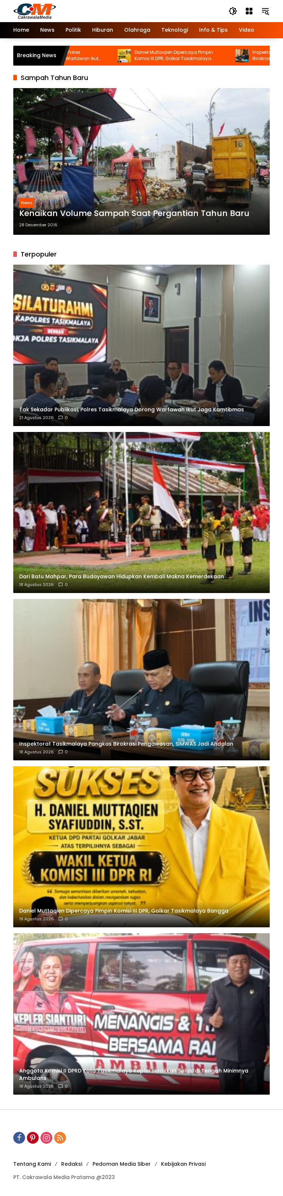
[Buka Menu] (249, 11)
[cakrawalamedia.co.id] (77, 10)
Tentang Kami (32, 1164)
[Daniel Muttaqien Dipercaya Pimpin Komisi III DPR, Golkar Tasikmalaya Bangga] (79, 55)
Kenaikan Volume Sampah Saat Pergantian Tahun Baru (134, 213)
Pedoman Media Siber (121, 1164)
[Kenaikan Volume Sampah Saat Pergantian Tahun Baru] (141, 161)
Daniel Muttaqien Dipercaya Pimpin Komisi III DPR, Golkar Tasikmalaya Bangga (129, 55)
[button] (232, 11)
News (26, 203)
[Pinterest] (33, 1138)
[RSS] (60, 1138)
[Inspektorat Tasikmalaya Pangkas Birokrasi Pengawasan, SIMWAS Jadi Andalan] (197, 55)
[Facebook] (19, 1138)
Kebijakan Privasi (183, 1164)
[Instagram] (46, 1138)
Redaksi (71, 1164)
